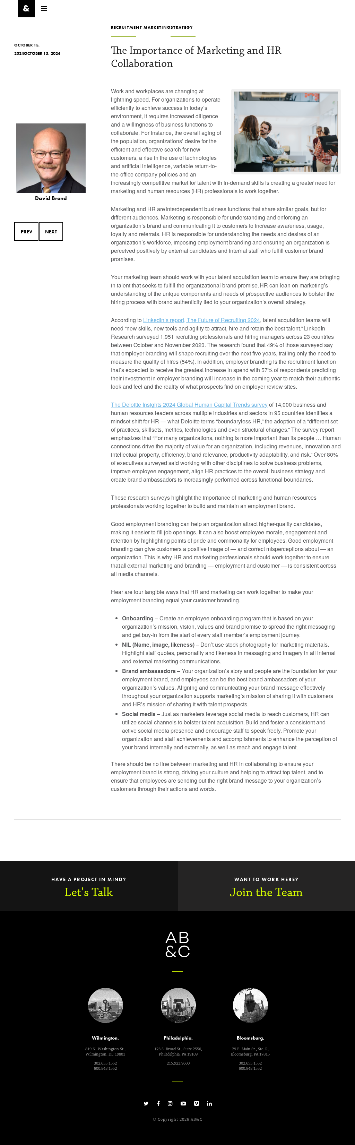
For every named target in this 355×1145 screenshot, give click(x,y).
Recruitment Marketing (141, 27)
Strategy (182, 27)
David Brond (51, 198)
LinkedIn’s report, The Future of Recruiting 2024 (201, 320)
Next (51, 232)
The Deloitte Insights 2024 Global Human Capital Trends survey (189, 404)
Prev (26, 232)
